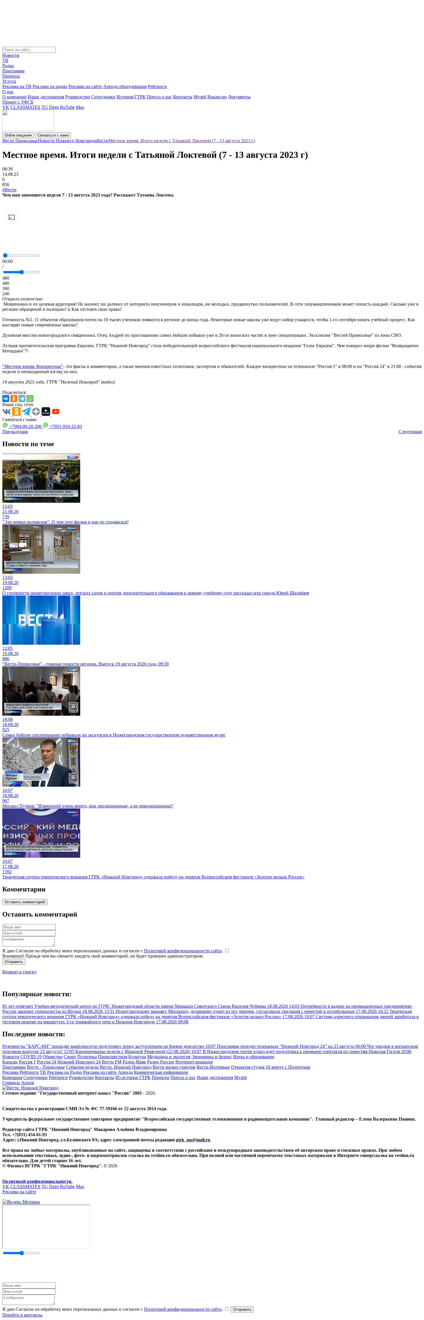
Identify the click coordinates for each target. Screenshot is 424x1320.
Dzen (54, 107)
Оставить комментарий (25, 902)
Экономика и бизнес (212, 1056)
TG (45, 107)
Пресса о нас (159, 96)
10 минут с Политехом (288, 1067)
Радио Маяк (134, 1061)
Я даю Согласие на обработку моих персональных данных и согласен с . (113, 950)
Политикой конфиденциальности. (37, 1181)
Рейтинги (157, 86)
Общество (53, 1056)
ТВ (5, 60)
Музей (200, 96)
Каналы (10, 1061)
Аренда (125, 1072)
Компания (12, 1077)
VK (5, 107)
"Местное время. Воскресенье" (32, 366)
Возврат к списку (19, 971)
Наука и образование (253, 1056)
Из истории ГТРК (133, 1077)
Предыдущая (15, 431)
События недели (82, 1067)
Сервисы (11, 1082)
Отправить (14, 962)
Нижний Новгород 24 (79, 1061)
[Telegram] (21, 398)
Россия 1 (27, 1061)
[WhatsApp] (30, 398)
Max (80, 107)
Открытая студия (247, 1067)
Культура (137, 1056)
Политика (87, 1056)
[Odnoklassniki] (13, 398)
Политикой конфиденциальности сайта (183, 950)
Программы (14, 1067)
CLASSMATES (25, 107)
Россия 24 (46, 1061)
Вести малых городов (174, 1067)
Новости (10, 55)
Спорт (70, 1056)
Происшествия (112, 1056)
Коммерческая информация (161, 1072)
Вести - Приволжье (46, 1067)
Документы (239, 96)
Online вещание (18, 135)
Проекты (11, 76)
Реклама (10, 1072)
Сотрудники (103, 96)
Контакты (182, 96)
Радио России (160, 1061)
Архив (27, 1082)
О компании (14, 96)
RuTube (67, 107)
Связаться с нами (53, 135)
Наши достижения (46, 96)
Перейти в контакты (22, 1314)
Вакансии (217, 96)
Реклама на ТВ (16, 86)
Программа (13, 70)
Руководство (77, 96)
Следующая (410, 431)
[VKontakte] (5, 398)
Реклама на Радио (64, 1072)
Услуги (9, 81)
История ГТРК (131, 96)
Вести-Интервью (213, 1067)
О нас (8, 91)
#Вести (9, 189)
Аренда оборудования (125, 86)
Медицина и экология (168, 1056)
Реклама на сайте (85, 86)
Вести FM (111, 1061)
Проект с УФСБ (17, 102)
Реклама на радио (50, 86)
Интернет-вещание (194, 1061)
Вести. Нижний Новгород (125, 1067)
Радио (8, 65)
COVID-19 (31, 1056)
